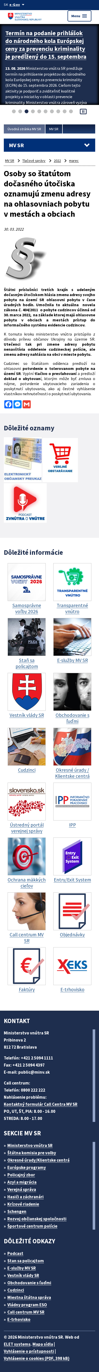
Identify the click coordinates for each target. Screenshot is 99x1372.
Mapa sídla (42, 1344)
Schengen (16, 1211)
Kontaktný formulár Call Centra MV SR (40, 1104)
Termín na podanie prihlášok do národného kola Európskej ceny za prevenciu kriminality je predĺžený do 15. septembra (45, 44)
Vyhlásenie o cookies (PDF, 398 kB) (37, 1358)
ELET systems (17, 1344)
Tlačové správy (33, 160)
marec (74, 160)
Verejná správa (21, 1189)
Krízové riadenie (23, 1204)
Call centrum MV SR (25, 1312)
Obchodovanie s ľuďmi (29, 1283)
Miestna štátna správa (29, 1297)
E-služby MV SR (21, 1268)
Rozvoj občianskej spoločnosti (37, 1219)
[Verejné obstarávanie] (60, 460)
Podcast (15, 1253)
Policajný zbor (21, 1175)
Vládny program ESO (27, 1305)
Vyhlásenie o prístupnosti (29, 1351)
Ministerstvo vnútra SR (30, 1145)
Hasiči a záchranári (25, 1197)
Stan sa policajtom (25, 1261)
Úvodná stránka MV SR (24, 129)
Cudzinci (15, 1290)
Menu (79, 16)
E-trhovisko (18, 1319)
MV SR (53, 129)
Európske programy (26, 1167)
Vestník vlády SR (23, 1275)
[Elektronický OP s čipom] (23, 460)
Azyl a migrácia (22, 1182)
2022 (57, 160)
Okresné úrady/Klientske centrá (38, 1160)
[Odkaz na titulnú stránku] (25, 15)
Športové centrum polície (32, 1226)
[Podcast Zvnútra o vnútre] (25, 503)
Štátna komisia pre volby (31, 1153)
